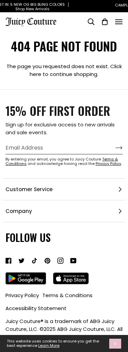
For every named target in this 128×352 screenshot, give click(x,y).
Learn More (48, 345)
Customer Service (29, 189)
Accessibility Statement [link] (36, 308)
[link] (8, 261)
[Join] (113, 147)
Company (18, 211)
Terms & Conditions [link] (67, 295)
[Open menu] (119, 21)
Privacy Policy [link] (22, 295)
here (35, 74)
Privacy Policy (108, 163)
